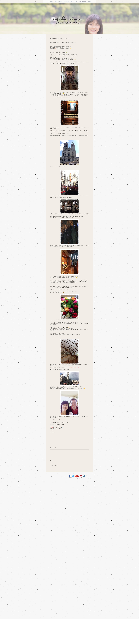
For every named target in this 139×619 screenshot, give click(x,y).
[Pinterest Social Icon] (81, 476)
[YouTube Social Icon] (78, 476)
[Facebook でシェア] (50, 447)
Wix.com (82, 477)
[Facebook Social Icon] (70, 476)
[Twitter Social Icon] (73, 476)
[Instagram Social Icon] (84, 476)
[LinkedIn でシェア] (55, 447)
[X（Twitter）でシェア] (53, 447)
